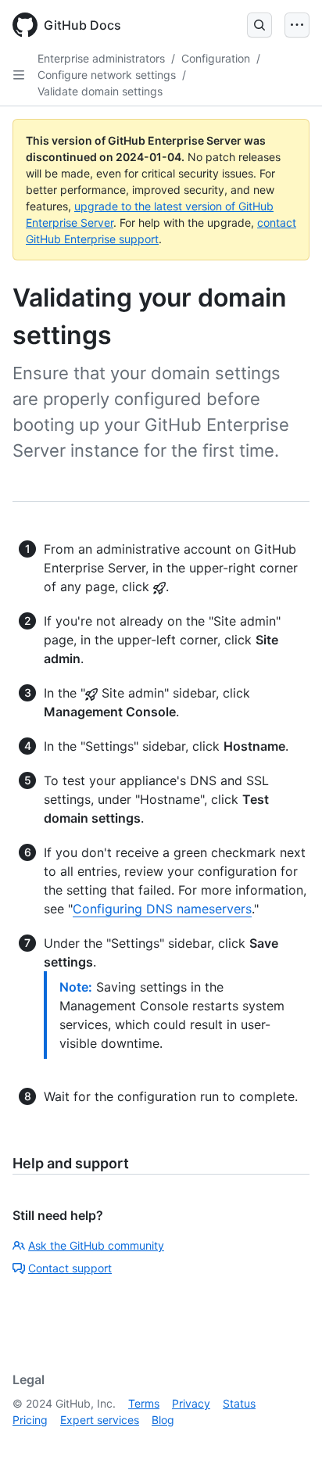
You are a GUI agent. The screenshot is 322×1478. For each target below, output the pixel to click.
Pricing (30, 1419)
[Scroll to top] (287, 1443)
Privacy (191, 1403)
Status (239, 1403)
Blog (163, 1419)
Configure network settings (107, 74)
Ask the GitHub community (96, 1245)
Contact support (70, 1268)
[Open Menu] (296, 25)
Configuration (215, 58)
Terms (143, 1403)
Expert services (99, 1419)
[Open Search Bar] (259, 25)
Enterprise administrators (101, 58)
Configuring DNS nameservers (162, 909)
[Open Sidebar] (18, 75)
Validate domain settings (100, 91)
